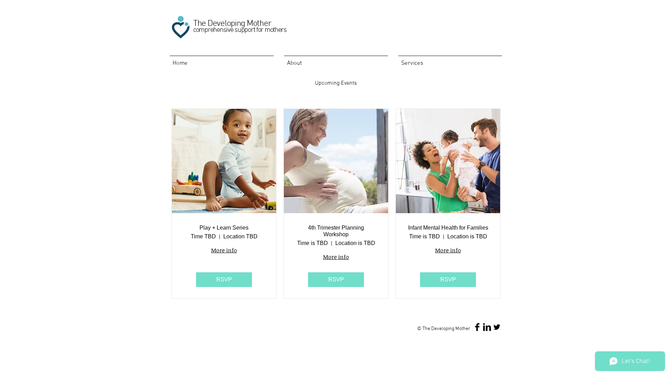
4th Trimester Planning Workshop (336, 231)
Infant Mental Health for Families (448, 228)
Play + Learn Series (224, 228)
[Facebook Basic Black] (477, 327)
